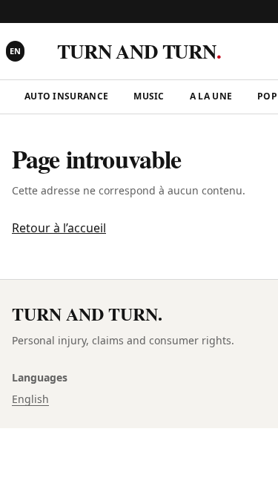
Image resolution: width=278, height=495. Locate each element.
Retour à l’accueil (59, 228)
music (149, 96)
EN (15, 50)
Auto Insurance (66, 96)
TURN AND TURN (138, 50)
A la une (211, 96)
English (30, 399)
